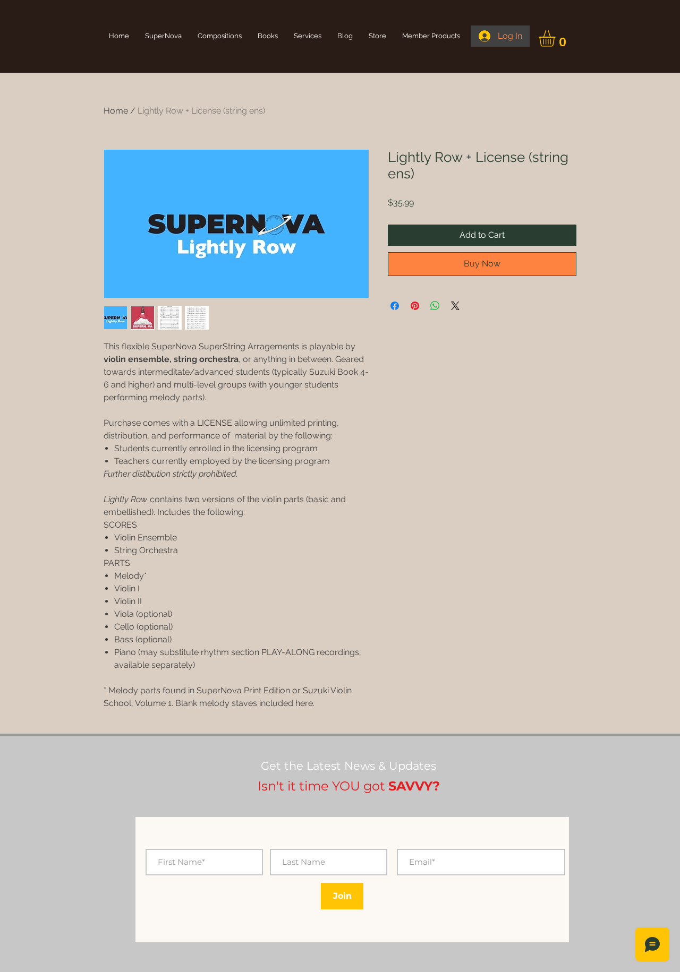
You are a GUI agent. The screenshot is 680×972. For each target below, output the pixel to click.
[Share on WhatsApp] (435, 305)
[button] (556, 38)
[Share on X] (455, 305)
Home (116, 111)
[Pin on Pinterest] (415, 305)
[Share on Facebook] (394, 305)
